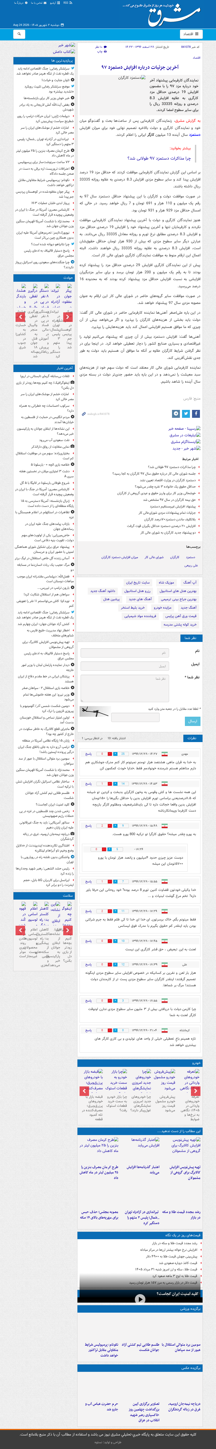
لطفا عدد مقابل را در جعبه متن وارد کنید (174, 709)
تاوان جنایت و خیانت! (56, 80)
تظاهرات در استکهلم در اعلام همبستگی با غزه (44, 515)
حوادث (68, 278)
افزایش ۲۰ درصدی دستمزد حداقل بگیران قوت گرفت (161, 526)
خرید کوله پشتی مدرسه (180, 624)
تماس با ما (37, 3)
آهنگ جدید (189, 607)
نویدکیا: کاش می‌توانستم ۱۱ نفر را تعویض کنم (45, 604)
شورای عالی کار (154, 557)
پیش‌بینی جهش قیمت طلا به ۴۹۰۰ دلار (171, 1256)
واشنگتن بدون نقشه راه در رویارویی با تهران (47, 860)
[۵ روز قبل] (164, 1081)
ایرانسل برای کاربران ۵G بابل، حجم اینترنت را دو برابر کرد (48, 883)
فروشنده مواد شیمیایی (140, 616)
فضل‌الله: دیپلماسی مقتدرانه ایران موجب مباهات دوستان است (45, 579)
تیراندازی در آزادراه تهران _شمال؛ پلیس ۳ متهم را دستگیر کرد (142, 1217)
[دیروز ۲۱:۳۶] (180, 1327)
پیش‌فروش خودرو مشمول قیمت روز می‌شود (165, 1103)
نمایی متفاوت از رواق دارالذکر (50, 446)
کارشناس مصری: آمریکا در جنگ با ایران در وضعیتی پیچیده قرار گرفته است (44, 212)
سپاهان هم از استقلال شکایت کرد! (47, 594)
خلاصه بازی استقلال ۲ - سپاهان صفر (46, 688)
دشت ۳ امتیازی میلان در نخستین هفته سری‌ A (46, 474)
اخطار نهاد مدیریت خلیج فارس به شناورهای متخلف (50, 633)
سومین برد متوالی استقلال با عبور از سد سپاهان (181, 1347)
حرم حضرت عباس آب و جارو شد (101, 1407)
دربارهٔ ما (19, 3)
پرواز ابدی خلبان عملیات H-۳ (51, 203)
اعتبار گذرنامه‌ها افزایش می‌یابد (143, 1170)
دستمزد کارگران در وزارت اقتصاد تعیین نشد (168, 480)
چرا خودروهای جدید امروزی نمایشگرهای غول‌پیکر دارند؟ (140, 1103)
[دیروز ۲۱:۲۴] (139, 1327)
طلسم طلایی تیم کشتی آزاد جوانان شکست (140, 1347)
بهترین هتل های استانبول (178, 591)
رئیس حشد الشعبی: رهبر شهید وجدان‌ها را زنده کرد (45, 871)
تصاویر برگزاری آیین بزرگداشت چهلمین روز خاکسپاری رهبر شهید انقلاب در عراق (144, 1412)
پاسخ (88, 753)
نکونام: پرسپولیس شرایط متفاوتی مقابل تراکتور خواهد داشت (101, 1350)
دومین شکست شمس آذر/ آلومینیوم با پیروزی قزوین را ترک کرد (47, 708)
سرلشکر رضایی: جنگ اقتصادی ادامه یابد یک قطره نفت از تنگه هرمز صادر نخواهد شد (45, 71)
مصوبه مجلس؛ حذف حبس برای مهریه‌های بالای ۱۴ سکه (99, 1215)
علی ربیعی (191, 565)
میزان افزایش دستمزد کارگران (119, 557)
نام (197, 651)
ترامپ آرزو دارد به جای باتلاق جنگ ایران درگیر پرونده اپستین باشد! (46, 749)
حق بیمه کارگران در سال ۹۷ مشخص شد (169, 499)
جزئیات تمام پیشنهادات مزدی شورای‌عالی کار (167, 512)
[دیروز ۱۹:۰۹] (139, 1150)
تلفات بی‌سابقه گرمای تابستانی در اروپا (45, 376)
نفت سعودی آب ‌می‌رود (54, 440)
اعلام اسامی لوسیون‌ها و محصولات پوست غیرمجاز (32, 943)
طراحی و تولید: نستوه (108, 1442)
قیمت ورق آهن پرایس (181, 616)
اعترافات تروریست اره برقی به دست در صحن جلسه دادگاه (46, 171)
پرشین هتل (111, 599)
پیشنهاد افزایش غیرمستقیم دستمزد (173, 506)
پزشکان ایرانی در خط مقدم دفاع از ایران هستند (46, 679)
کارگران (174, 557)
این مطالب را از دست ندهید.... (178, 1131)
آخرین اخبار (65, 368)
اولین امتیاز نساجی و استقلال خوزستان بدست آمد (47, 720)
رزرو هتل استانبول (137, 591)
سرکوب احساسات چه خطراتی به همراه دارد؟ (46, 408)
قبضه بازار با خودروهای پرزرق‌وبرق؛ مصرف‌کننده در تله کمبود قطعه (92, 1108)
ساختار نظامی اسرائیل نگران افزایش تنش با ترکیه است (45, 784)
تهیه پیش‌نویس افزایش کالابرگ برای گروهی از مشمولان (185, 1172)
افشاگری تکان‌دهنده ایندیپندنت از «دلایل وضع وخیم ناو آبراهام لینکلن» (45, 848)
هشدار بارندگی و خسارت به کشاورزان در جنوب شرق (21, 329)
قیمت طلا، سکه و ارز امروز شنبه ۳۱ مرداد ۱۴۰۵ (166, 1269)
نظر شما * (192, 677)
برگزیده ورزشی (190, 1309)
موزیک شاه (166, 582)
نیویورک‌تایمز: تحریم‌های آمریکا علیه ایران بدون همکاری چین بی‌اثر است (45, 235)
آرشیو (53, 3)
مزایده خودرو (162, 607)
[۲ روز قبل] (188, 1085)
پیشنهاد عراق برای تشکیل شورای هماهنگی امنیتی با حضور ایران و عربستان (44, 549)
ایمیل (195, 664)
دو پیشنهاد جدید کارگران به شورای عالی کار (168, 532)
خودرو (196, 1063)
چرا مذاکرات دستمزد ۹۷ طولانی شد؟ (159, 158)
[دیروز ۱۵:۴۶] (180, 1194)
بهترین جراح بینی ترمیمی (179, 599)
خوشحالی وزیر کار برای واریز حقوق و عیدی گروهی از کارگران (156, 493)
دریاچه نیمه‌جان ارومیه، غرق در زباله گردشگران (184, 1407)
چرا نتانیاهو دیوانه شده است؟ (50, 244)
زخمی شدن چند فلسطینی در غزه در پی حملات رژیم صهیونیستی (46, 814)
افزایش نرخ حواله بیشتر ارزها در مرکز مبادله (168, 1249)
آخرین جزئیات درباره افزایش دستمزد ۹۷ (140, 67)
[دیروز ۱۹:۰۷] (99, 1327)
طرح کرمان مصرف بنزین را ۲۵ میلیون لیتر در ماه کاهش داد (99, 1172)
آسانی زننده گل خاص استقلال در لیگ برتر (42, 558)
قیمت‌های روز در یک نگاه (182, 1235)
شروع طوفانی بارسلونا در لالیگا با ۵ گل (45, 482)
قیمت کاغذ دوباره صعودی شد (178, 1263)
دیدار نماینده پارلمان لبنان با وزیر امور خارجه (47, 668)
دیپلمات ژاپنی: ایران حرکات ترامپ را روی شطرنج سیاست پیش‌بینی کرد (45, 119)
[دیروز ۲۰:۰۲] (139, 1386)
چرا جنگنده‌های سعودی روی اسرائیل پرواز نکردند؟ (44, 265)
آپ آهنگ (190, 582)
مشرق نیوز (163, 13)
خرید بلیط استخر (133, 607)
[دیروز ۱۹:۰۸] (99, 1386)
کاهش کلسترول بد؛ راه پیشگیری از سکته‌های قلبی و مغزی (44, 947)
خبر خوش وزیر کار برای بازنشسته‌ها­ (47, 98)
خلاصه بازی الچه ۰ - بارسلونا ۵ (50, 464)
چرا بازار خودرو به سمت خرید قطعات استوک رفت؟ (116, 1103)
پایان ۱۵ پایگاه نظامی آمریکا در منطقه (46, 740)
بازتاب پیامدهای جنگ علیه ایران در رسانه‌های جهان (49, 526)
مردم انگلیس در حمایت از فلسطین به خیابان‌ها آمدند (47, 420)
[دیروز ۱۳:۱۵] (99, 1194)
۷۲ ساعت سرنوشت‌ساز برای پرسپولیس (44, 162)
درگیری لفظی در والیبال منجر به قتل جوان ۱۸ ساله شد (32, 334)
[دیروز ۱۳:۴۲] (139, 1194)
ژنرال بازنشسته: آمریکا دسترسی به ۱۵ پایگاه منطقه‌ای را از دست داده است (47, 503)
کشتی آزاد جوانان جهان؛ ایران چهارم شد (44, 624)
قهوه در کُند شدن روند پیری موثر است (21, 943)
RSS (66, 3)
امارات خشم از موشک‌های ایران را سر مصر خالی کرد (47, 130)
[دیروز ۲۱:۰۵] (180, 1386)
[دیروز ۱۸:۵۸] (99, 1150)
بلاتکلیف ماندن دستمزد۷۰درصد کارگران (170, 519)
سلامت (68, 896)
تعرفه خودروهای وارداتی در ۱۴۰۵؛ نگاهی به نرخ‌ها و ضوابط (190, 1108)
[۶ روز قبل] (140, 1085)
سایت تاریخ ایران (138, 582)
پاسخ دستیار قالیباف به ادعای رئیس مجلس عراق (49, 253)
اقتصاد (188, 34)
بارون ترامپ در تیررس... (53, 587)
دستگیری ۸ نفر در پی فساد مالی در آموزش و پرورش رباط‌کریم (44, 332)
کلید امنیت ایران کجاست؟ (177, 1293)
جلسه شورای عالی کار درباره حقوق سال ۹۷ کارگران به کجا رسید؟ (154, 473)
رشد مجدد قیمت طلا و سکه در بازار (181, 1215)
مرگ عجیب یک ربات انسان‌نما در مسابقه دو (45, 567)
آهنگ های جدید (140, 599)
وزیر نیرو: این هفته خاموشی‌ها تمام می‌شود (48, 697)
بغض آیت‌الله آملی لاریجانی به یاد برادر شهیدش (46, 107)
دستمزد (190, 557)
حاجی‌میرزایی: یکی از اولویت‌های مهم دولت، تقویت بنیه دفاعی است (48, 538)
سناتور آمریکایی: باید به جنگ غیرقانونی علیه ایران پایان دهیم (46, 825)
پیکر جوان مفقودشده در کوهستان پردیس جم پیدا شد (45, 194)
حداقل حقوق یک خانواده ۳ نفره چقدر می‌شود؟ (165, 486)
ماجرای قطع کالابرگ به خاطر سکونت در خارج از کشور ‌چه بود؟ (46, 731)
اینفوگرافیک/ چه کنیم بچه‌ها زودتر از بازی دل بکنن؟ (45, 385)
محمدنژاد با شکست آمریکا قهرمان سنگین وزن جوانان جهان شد (45, 224)
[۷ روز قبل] (116, 1083)
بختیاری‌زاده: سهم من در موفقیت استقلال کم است (45, 456)
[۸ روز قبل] (92, 1085)
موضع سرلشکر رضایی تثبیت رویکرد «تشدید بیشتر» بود (49, 89)
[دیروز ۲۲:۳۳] (180, 1150)
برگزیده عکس (190, 1368)
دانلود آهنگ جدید (102, 591)
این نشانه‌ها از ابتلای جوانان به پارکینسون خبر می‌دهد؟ (45, 431)
